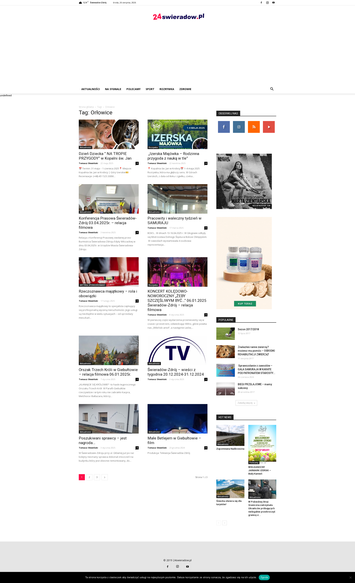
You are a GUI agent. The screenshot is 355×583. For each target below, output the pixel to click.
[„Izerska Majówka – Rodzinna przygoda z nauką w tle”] (177, 134)
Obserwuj (238, 122)
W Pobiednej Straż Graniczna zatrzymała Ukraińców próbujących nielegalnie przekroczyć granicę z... (261, 508)
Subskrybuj (268, 122)
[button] (271, 89)
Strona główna (86, 106)
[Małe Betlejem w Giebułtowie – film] (177, 419)
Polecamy (133, 89)
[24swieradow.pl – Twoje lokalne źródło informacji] (177, 17)
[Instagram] (267, 2)
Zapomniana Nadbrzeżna (230, 448)
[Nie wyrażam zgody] (350, 577)
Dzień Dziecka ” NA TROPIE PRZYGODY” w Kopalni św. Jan (105, 156)
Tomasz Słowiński (88, 163)
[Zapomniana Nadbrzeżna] (230, 435)
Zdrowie (185, 89)
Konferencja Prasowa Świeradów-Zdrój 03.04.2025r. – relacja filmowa (108, 223)
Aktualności (90, 89)
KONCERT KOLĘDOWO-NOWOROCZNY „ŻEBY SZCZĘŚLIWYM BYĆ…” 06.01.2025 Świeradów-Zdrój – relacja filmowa (177, 300)
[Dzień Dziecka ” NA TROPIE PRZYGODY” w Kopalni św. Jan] (109, 134)
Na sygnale (113, 89)
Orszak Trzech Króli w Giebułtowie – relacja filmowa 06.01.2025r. (108, 372)
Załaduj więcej (245, 402)
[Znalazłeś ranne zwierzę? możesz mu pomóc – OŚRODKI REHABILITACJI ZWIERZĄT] (225, 351)
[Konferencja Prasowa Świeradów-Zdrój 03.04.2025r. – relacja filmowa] (109, 199)
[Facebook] (261, 2)
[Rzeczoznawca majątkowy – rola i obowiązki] (109, 272)
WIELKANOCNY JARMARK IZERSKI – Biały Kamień (259, 470)
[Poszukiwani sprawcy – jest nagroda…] (109, 419)
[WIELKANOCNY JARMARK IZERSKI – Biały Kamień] (262, 444)
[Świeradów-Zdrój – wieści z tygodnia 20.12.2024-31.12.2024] (177, 350)
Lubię (224, 122)
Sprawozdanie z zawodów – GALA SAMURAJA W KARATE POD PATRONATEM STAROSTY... (256, 369)
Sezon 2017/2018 (248, 329)
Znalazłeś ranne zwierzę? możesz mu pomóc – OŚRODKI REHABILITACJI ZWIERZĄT (256, 351)
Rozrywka (167, 89)
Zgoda (264, 577)
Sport (150, 89)
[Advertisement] (177, 57)
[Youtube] (273, 2)
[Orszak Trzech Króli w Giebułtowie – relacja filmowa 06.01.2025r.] (109, 350)
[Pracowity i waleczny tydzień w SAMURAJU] (177, 199)
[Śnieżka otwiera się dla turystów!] (230, 488)
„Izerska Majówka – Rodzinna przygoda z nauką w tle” (173, 156)
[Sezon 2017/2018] (225, 333)
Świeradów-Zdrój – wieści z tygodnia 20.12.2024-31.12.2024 (176, 372)
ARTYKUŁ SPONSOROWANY (92, 285)
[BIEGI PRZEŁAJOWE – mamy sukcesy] (225, 388)
